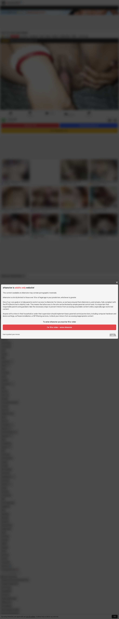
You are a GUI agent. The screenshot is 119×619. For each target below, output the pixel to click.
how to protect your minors (11, 334)
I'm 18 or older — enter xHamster (59, 327)
